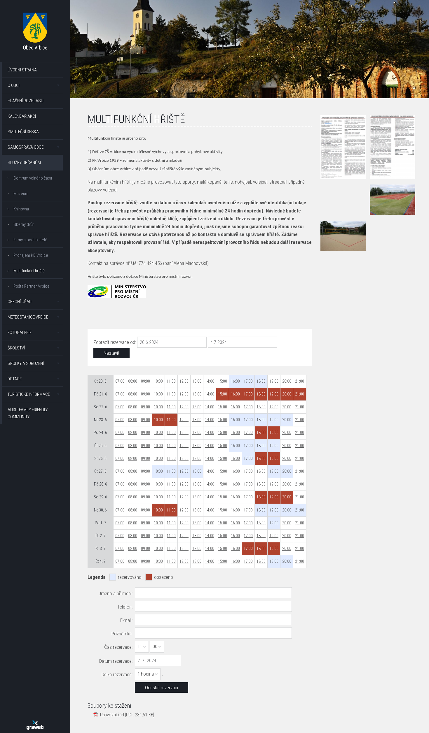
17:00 (248, 407)
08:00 (132, 381)
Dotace (15, 379)
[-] (392, 199)
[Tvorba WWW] (35, 725)
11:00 (171, 381)
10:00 (158, 381)
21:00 (299, 381)
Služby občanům (24, 162)
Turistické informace (29, 394)
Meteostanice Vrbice (28, 317)
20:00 (286, 381)
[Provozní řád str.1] (343, 147)
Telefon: (124, 607)
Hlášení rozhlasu (25, 100)
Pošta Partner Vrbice (31, 286)
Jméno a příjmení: (115, 593)
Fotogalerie (20, 332)
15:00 (222, 381)
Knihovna (21, 209)
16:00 (235, 407)
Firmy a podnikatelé (30, 239)
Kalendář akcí (22, 116)
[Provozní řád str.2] (392, 147)
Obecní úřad (20, 301)
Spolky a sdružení (26, 363)
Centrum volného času (32, 178)
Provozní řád (112, 715)
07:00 (119, 381)
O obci (14, 85)
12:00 (184, 381)
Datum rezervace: (115, 661)
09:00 (145, 381)
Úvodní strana (22, 70)
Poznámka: (121, 634)
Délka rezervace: (117, 674)
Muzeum (20, 193)
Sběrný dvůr (23, 224)
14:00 (209, 381)
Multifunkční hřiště (29, 270)
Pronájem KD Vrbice (30, 255)
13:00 (196, 381)
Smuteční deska (23, 131)
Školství (16, 348)
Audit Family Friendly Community (28, 413)
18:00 (261, 407)
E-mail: (126, 620)
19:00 (273, 381)
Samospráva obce (25, 147)
